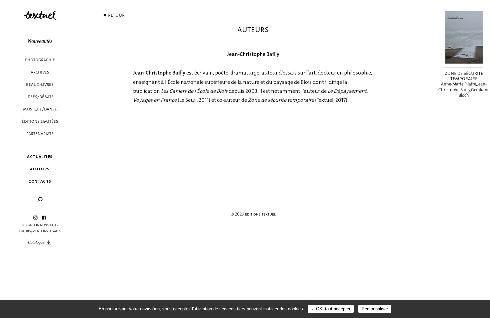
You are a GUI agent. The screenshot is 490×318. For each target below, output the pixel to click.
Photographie (40, 60)
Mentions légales (46, 231)
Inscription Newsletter (40, 225)
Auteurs (39, 168)
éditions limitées (40, 121)
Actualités (39, 156)
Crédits (25, 231)
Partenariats (40, 133)
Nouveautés (40, 41)
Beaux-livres (40, 84)
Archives (40, 72)
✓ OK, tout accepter (330, 308)
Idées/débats (40, 96)
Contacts (39, 181)
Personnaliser (375, 308)
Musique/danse (40, 109)
